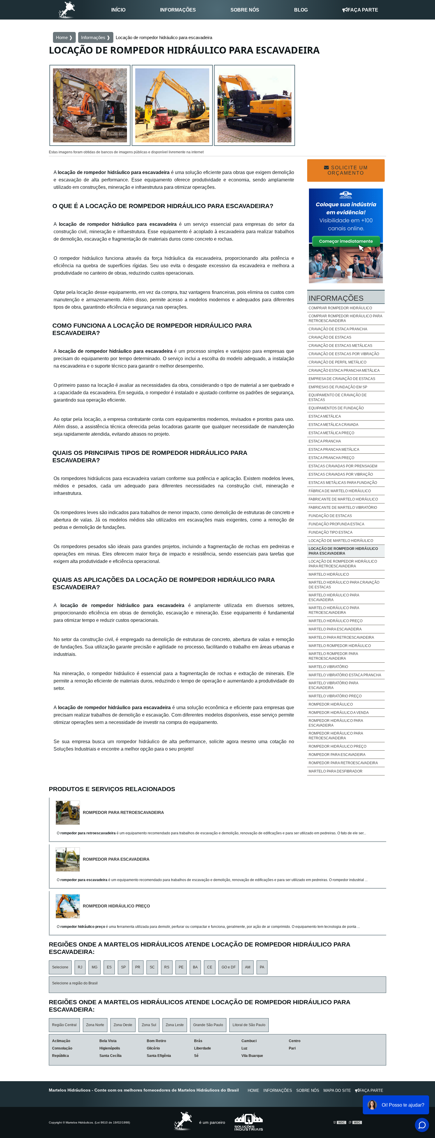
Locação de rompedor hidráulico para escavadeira (343, 551)
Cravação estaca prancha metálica (344, 370)
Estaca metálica (325, 416)
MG (94, 967)
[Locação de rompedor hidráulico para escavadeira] (90, 106)
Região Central (64, 1025)
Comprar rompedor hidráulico (340, 308)
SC (152, 967)
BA (195, 967)
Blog (301, 9)
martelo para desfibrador (335, 771)
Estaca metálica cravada (333, 425)
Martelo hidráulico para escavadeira (334, 597)
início (118, 9)
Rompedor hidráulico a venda (339, 713)
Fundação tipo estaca (330, 532)
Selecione (60, 967)
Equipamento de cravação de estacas (338, 397)
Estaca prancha (325, 441)
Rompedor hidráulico (331, 704)
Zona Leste (175, 1025)
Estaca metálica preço (331, 433)
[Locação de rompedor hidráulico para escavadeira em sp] (172, 106)
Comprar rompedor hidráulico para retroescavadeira (345, 318)
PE (181, 967)
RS (166, 967)
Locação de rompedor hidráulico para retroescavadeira (343, 563)
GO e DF (229, 967)
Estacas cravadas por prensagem (343, 466)
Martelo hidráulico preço (335, 621)
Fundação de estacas (330, 516)
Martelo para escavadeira (335, 629)
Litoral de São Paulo (249, 1025)
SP (123, 967)
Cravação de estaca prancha (338, 329)
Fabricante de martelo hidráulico (343, 499)
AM (247, 967)
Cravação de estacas (330, 337)
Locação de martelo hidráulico (341, 541)
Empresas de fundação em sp (338, 387)
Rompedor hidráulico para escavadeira (336, 723)
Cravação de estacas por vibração (344, 354)
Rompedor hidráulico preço (337, 746)
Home (253, 1090)
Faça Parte (363, 9)
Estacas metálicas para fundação (343, 483)
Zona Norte (95, 1025)
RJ (80, 967)
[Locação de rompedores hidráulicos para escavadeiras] (254, 106)
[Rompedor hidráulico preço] (69, 906)
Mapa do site (337, 1090)
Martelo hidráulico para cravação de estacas (344, 584)
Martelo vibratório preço (335, 696)
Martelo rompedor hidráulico (340, 646)
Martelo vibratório (328, 667)
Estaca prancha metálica (334, 450)
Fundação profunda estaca (336, 524)
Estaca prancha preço (331, 458)
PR (137, 967)
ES (109, 967)
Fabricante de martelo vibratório (343, 508)
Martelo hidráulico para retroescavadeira (334, 610)
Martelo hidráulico (329, 574)
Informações (178, 9)
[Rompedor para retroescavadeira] (69, 813)
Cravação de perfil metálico (337, 362)
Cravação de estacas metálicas (340, 346)
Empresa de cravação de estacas (342, 379)
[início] (66, 10)
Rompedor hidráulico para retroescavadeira (336, 735)
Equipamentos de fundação (336, 408)
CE (209, 967)
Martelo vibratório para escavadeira (333, 685)
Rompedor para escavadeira (337, 755)
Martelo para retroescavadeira (341, 637)
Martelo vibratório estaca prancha (345, 675)
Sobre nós (245, 9)
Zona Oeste (123, 1025)
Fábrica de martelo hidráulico (340, 491)
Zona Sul (149, 1025)
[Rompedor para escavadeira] (69, 859)
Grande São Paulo (208, 1025)
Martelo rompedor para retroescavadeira (333, 656)
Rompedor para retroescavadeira (343, 763)
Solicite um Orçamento (348, 170)
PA (262, 967)
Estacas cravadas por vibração (341, 474)
